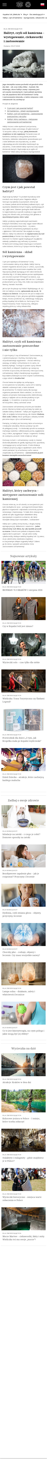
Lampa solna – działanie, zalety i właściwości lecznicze (19, 993)
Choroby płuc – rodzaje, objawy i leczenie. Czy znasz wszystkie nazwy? (21, 954)
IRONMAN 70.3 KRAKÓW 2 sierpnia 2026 (22, 590)
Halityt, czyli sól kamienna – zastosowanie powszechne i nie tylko (25, 115)
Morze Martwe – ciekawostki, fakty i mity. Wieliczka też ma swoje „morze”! (23, 1238)
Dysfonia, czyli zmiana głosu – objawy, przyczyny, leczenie (22, 914)
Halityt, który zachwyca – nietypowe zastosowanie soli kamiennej (22, 120)
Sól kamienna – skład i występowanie (23, 111)
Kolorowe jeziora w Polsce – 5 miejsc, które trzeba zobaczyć (21, 1120)
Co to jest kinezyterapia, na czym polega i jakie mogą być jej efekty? (23, 1032)
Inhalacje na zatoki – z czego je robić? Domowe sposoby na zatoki (21, 836)
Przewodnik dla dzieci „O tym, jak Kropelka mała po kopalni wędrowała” (22, 739)
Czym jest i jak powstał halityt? (20, 108)
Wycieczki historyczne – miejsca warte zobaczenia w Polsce (22, 1199)
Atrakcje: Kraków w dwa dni (17, 1082)
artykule (5, 400)
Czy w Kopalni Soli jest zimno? (18, 626)
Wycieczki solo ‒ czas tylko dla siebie (21, 662)
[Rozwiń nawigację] (4, 4)
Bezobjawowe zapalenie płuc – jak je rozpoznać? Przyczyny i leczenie (21, 875)
